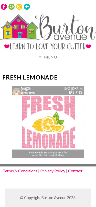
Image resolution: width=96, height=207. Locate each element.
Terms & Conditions (20, 170)
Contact (75, 170)
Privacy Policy (52, 170)
